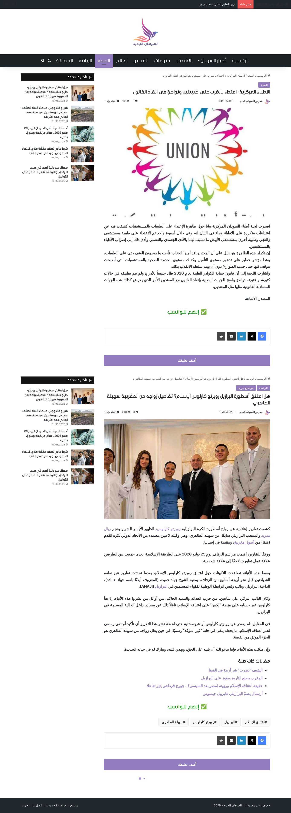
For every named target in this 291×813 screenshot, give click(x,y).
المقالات (64, 60)
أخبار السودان (213, 60)
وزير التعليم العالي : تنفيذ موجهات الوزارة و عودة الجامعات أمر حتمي (195, 4)
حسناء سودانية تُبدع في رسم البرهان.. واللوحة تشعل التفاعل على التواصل (45, 172)
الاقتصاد (184, 60)
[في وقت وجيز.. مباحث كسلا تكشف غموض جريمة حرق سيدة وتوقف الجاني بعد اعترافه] (82, 114)
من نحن (73, 805)
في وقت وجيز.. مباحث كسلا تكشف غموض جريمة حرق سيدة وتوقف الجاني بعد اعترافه (45, 112)
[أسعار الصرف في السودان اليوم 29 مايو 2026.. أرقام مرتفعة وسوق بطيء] (82, 134)
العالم (122, 60)
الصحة (104, 60)
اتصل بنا (37, 805)
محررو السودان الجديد (250, 101)
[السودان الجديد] (145, 31)
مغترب (26, 805)
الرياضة (85, 60)
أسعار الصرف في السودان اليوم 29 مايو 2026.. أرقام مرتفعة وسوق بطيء (46, 133)
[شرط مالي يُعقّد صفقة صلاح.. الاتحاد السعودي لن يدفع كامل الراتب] (82, 154)
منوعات (162, 60)
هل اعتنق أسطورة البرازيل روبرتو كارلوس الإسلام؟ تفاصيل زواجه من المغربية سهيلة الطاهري (46, 92)
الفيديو (141, 60)
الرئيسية (240, 60)
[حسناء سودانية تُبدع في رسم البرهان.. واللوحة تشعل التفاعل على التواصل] (82, 173)
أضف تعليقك (187, 360)
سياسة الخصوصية (55, 805)
